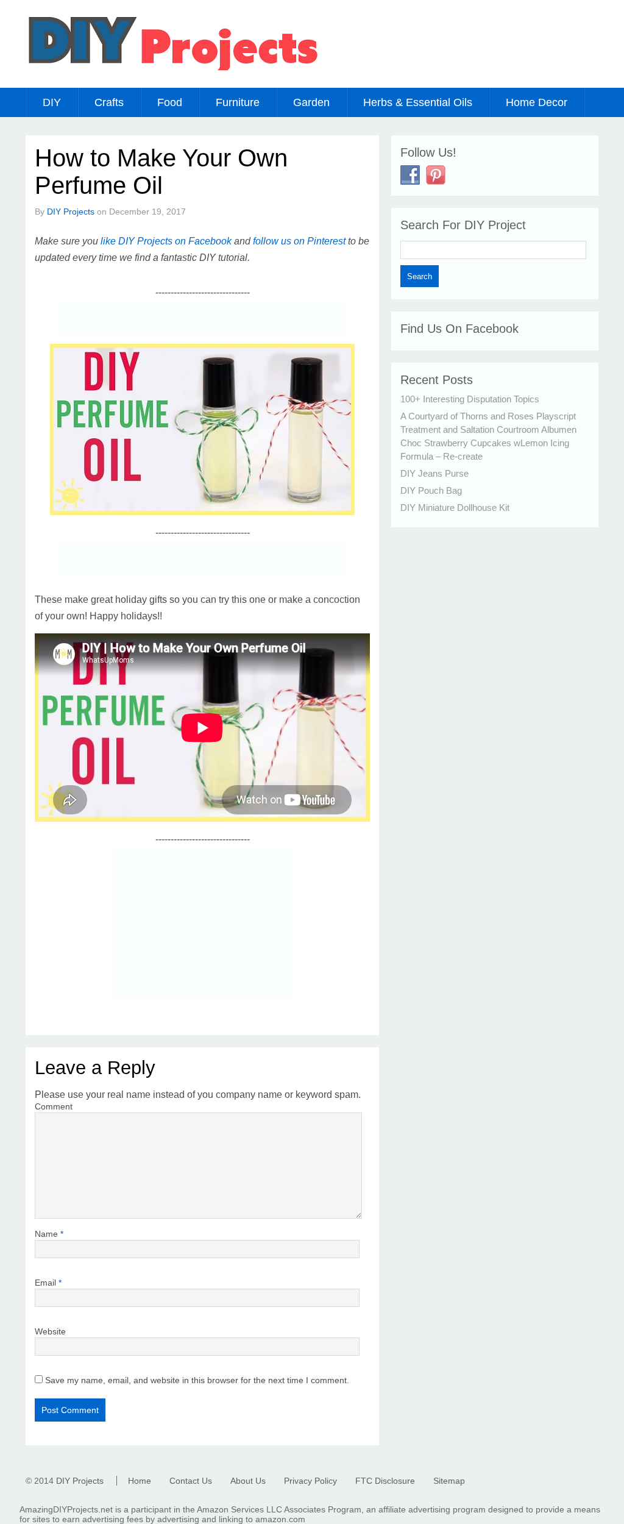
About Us (248, 1481)
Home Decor (536, 102)
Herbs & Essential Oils (417, 102)
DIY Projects (70, 211)
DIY (52, 102)
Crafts (109, 102)
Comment (54, 1106)
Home (139, 1481)
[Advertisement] (202, 319)
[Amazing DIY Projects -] (172, 70)
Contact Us (190, 1481)
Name (49, 1234)
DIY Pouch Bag (431, 490)
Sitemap (449, 1481)
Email (48, 1282)
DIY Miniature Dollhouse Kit (454, 507)
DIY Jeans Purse (434, 473)
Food (169, 102)
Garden (311, 102)
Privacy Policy (310, 1481)
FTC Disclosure (385, 1481)
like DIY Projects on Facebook (166, 241)
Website (50, 1331)
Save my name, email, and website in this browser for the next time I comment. (197, 1380)
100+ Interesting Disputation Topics (469, 399)
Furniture (238, 102)
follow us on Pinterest (299, 241)
